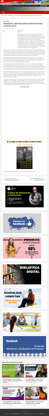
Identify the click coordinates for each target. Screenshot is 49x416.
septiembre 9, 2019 (7, 28)
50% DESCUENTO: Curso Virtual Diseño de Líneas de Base (34, 402)
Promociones (6, 376)
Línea (19, 171)
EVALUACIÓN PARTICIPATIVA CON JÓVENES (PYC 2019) (36, 179)
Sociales (32, 171)
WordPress (42, 413)
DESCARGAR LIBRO (24, 86)
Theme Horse (27, 413)
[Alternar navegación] (3, 12)
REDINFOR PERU (15, 413)
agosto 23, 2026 (6, 405)
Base (9, 171)
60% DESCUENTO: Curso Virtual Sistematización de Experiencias (12, 402)
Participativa (23, 171)
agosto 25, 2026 (6, 384)
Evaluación (16, 171)
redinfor (13, 28)
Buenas (11, 171)
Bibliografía (6, 21)
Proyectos (28, 171)
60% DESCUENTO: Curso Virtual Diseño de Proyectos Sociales (34, 379)
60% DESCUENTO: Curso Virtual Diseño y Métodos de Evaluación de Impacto (13, 380)
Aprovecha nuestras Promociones (13, 362)
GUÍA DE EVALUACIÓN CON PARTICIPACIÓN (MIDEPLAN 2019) (12, 179)
